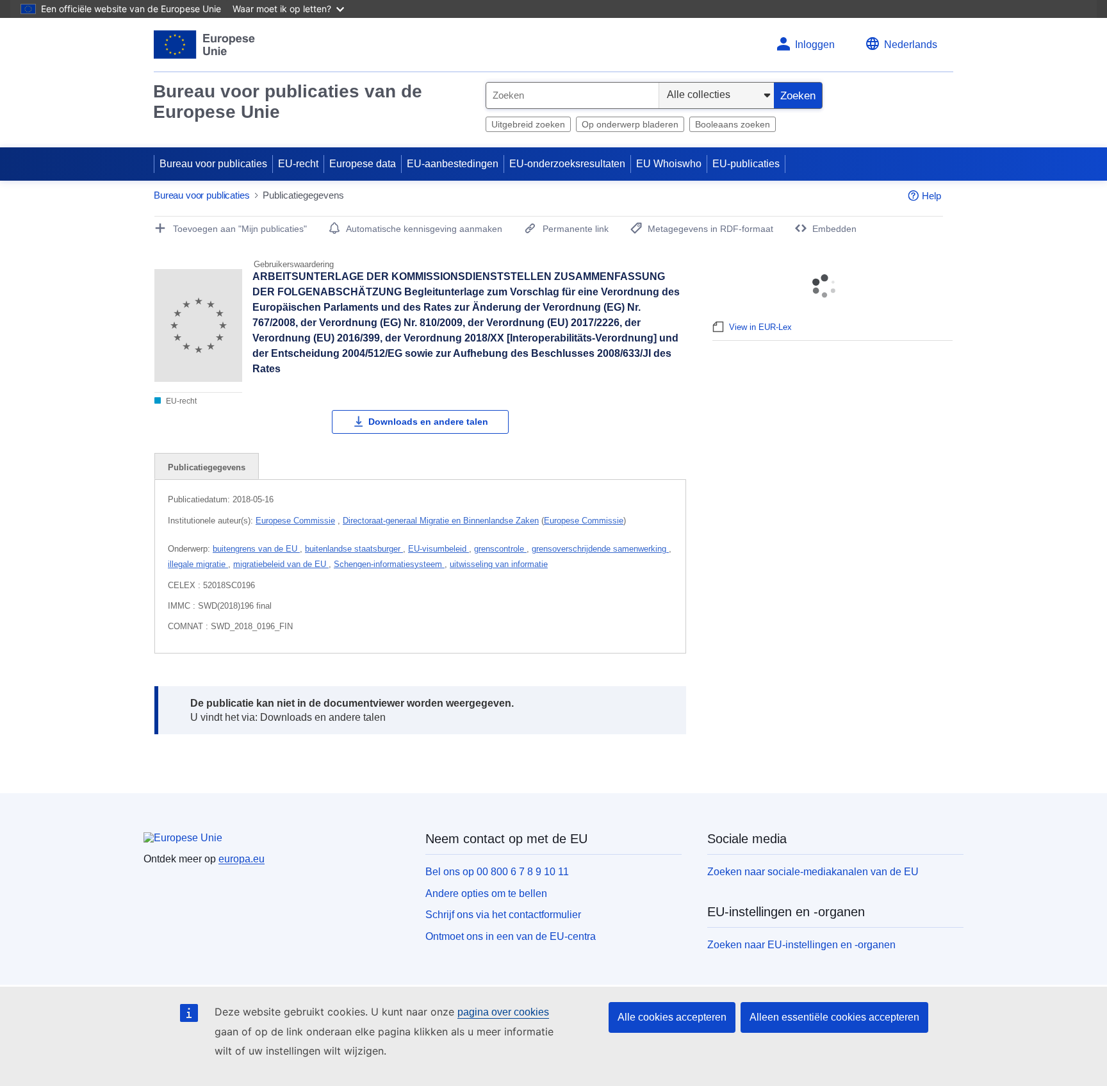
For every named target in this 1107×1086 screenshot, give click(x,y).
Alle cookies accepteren (672, 1017)
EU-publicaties (746, 163)
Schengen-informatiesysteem (389, 564)
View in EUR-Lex (760, 327)
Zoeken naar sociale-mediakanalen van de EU (813, 871)
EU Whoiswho (668, 163)
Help (931, 195)
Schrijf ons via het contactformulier (503, 914)
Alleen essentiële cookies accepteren (834, 1017)
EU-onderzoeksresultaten (567, 163)
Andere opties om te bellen (486, 893)
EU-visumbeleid (438, 549)
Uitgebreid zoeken (528, 124)
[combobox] (572, 95)
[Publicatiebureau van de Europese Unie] (205, 44)
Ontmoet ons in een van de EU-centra (510, 936)
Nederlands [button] (910, 44)
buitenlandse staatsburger (354, 549)
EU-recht (298, 163)
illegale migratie (198, 564)
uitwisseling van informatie (499, 564)
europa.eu (241, 858)
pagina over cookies (503, 1012)
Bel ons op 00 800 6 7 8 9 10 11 (497, 871)
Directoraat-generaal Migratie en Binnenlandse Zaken (441, 520)
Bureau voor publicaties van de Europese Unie (287, 101)
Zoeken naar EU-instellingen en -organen (801, 944)
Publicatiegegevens (206, 467)
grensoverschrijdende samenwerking (600, 549)
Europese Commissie (295, 520)
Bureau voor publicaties (213, 163)
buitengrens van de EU (256, 549)
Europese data (362, 163)
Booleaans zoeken (732, 124)
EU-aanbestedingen (452, 163)
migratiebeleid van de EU (281, 564)
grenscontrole (500, 549)
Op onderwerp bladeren (630, 124)
